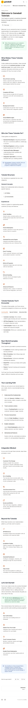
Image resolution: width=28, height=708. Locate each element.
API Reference (16, 597)
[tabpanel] (14, 324)
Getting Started (4, 10)
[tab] (4, 312)
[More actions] (26, 2)
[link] (14, 532)
